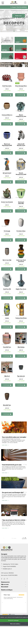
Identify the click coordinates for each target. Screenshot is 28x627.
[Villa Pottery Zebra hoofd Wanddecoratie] (21, 135)
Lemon (7, 318)
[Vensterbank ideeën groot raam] (14, 455)
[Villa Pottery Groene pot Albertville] (21, 193)
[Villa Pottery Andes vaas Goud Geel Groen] (21, 251)
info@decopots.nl (7, 568)
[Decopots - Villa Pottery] (24, 538)
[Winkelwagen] (25, 3)
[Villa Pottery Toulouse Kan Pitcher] (21, 309)
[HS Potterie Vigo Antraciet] (21, 367)
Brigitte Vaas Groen (21, 289)
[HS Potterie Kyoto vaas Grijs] (7, 251)
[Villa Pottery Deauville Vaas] (7, 338)
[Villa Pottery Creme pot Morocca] (7, 106)
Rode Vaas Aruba (6, 86)
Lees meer (5, 445)
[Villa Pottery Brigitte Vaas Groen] (21, 280)
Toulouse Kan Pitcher (21, 318)
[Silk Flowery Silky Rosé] (7, 367)
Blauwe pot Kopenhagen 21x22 (7, 144)
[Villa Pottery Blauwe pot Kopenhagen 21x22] (7, 135)
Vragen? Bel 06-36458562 (19, 7)
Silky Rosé (7, 376)
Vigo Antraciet (21, 376)
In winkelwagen (6, 94)
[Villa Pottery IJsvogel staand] (7, 164)
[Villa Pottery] (14, 538)
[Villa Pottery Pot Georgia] (7, 222)
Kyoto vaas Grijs (7, 260)
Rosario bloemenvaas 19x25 (21, 173)
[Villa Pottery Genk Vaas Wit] (7, 280)
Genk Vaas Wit (7, 289)
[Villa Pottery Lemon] (7, 309)
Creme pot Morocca (7, 115)
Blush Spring (21, 347)
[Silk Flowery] (3, 538)
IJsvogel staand (7, 173)
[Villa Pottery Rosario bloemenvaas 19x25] (21, 164)
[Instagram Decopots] (5, 579)
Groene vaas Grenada (7, 202)
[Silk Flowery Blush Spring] (21, 338)
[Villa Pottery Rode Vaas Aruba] (7, 77)
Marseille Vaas (7, 405)
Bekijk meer (18, 15)
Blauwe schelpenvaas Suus (21, 115)
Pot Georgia (7, 231)
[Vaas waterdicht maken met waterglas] (14, 427)
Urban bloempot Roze (21, 86)
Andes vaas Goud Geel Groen (21, 260)
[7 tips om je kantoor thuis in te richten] (14, 510)
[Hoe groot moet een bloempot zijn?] (14, 482)
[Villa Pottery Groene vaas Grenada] (7, 193)
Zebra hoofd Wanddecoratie (21, 144)
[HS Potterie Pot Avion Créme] (21, 222)
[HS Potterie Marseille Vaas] (7, 396)
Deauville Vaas (7, 347)
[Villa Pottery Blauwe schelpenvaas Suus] (21, 106)
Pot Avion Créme (21, 231)
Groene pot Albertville (21, 202)
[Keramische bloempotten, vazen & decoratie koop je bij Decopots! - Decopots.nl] (14, 2)
